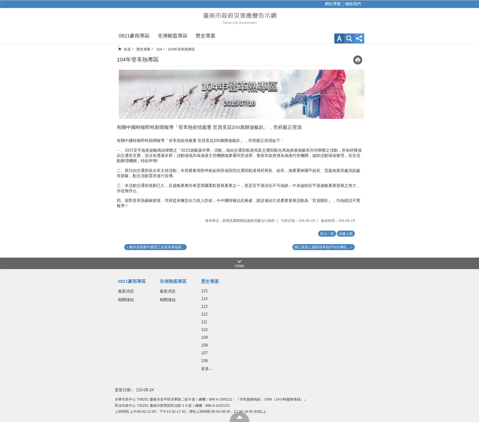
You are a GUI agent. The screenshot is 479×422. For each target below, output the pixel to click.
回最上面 (239, 417)
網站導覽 (333, 4)
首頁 (127, 49)
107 (204, 353)
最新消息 (126, 291)
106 (204, 361)
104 (159, 49)
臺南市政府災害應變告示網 (239, 18)
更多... (206, 369)
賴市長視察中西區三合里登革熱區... (157, 247)
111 (204, 322)
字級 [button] (339, 38)
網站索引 (349, 38)
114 (204, 299)
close (239, 266)
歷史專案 (206, 35)
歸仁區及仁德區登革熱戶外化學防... (322, 247)
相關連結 (126, 300)
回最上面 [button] (346, 234)
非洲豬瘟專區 (173, 35)
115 (204, 291)
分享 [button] (359, 38)
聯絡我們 (353, 4)
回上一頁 (327, 234)
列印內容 (357, 59)
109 (204, 337)
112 (204, 314)
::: (1, 2)
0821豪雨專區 (134, 35)
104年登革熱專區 (181, 49)
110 (204, 330)
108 (204, 345)
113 (204, 306)
